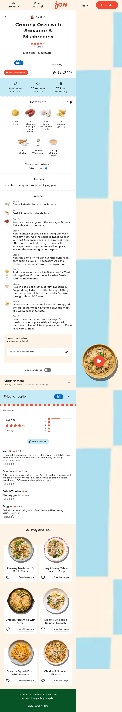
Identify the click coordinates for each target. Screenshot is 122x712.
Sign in (85, 5)
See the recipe (26, 577)
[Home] (61, 5)
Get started (107, 5)
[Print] (59, 72)
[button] (6, 17)
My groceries (14, 5)
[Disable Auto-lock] (47, 370)
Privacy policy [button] (50, 694)
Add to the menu (17, 72)
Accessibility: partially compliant (38, 698)
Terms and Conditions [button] (30, 694)
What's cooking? (37, 5)
